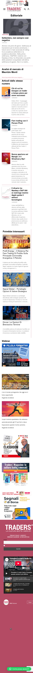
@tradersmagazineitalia (18, 601)
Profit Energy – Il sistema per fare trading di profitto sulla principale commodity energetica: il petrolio (16, 254)
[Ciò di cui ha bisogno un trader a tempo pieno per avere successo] (6, 92)
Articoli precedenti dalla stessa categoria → (12, 77)
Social (4, 163)
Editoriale (5, 34)
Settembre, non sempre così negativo (15, 39)
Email (5, 540)
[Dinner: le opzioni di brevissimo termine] (16, 313)
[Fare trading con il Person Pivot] (6, 124)
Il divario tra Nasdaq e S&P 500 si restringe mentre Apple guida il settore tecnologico (20, 194)
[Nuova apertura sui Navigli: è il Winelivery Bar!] (6, 158)
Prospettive (5, 197)
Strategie (4, 129)
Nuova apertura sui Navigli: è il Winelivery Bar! (20, 156)
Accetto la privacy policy (13, 545)
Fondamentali (6, 97)
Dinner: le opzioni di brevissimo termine (12, 323)
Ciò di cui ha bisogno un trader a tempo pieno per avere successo (19, 92)
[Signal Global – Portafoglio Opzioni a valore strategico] (16, 280)
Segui (30, 602)
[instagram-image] (11, 613)
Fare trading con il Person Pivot (20, 121)
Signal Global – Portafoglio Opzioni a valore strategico (15, 290)
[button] (19, 669)
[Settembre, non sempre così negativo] (16, 27)
